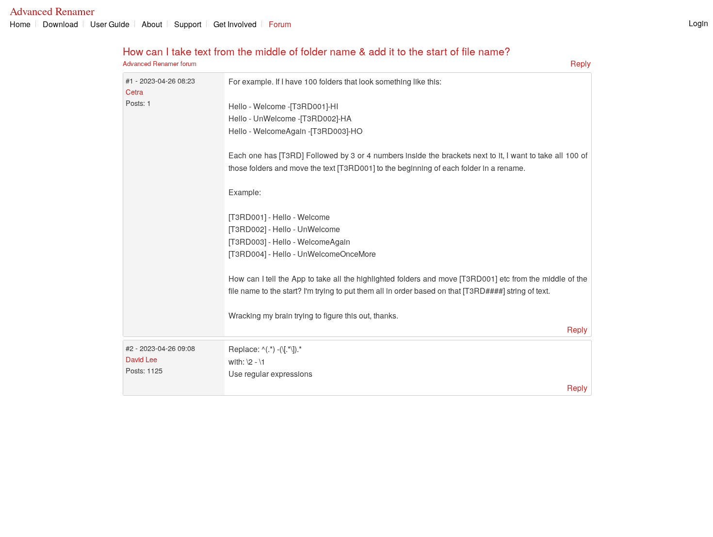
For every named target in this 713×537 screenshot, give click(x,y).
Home (20, 24)
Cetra (134, 91)
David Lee (141, 359)
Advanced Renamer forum (159, 63)
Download (60, 24)
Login (698, 23)
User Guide (110, 24)
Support (187, 24)
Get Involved (235, 24)
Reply (580, 63)
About (152, 24)
